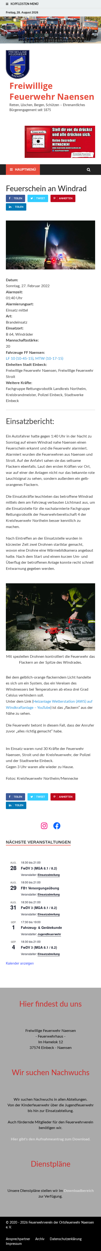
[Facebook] (57, 826)
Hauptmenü (25, 169)
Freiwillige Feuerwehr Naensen (51, 91)
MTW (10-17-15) (49, 358)
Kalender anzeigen (20, 963)
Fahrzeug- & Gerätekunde (41, 927)
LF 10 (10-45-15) (19, 358)
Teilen (18, 198)
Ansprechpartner (18, 1239)
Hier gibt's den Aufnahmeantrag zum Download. (50, 1139)
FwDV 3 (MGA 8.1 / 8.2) (39, 868)
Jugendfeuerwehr (49, 934)
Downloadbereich (79, 1191)
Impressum (14, 1244)
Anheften (65, 198)
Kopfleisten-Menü (25, 4)
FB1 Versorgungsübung (40, 888)
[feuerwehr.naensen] (44, 826)
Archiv (39, 1239)
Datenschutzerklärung (66, 1239)
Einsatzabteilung (49, 875)
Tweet (40, 198)
